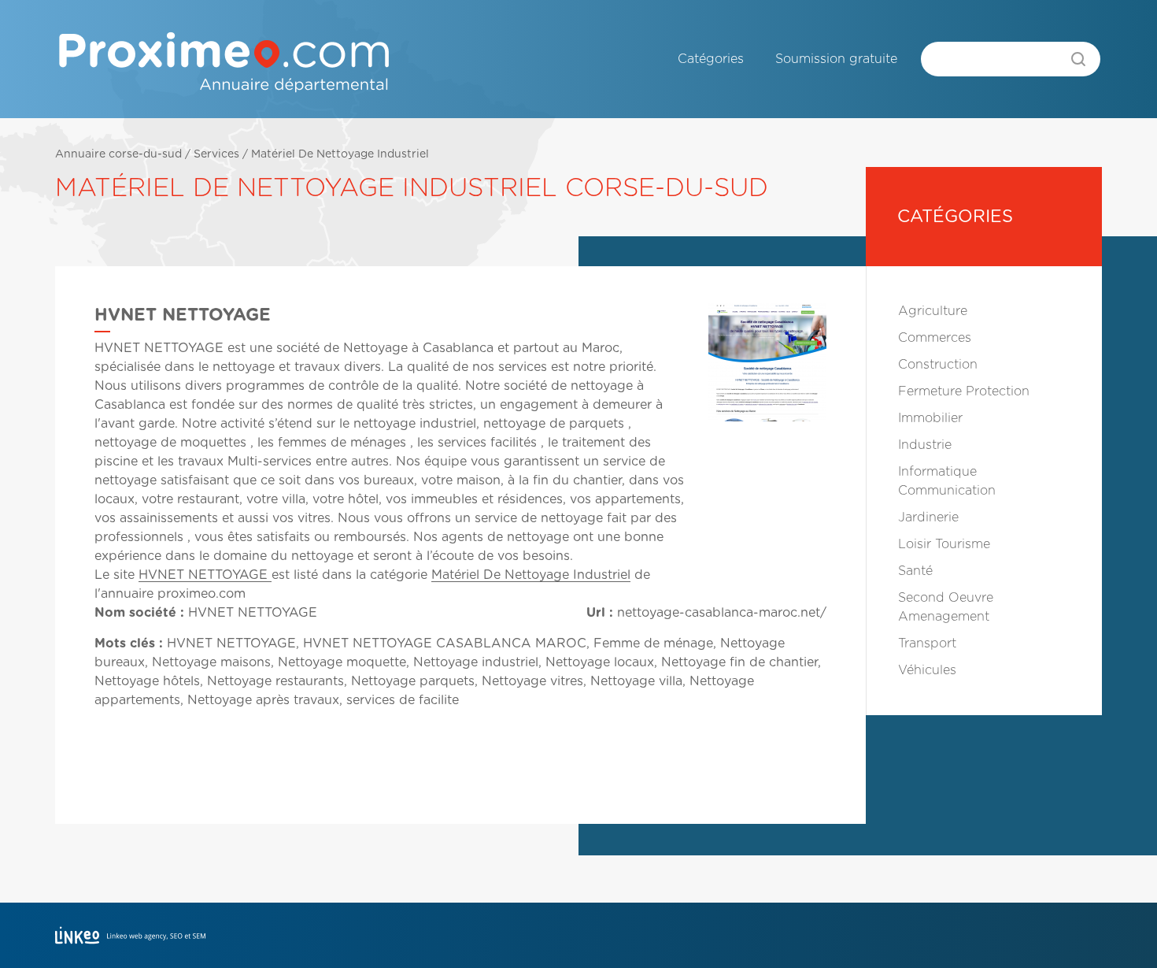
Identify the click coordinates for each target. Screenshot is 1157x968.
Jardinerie (928, 517)
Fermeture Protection (963, 391)
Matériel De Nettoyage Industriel (340, 154)
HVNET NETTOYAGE (205, 575)
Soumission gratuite (836, 59)
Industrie (925, 445)
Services (216, 154)
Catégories (711, 59)
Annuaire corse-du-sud (118, 154)
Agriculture (932, 311)
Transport (927, 643)
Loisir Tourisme (944, 544)
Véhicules (927, 670)
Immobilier (930, 418)
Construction (938, 364)
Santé (915, 571)
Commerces (934, 338)
